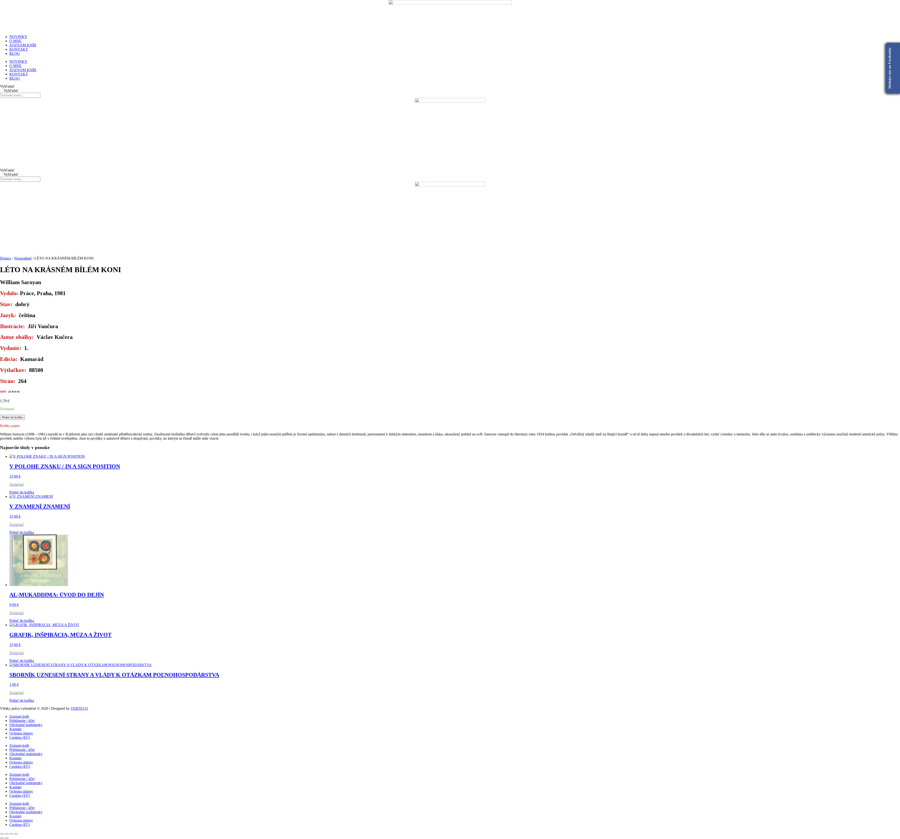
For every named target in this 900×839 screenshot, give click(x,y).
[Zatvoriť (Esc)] (16, 834)
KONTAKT (18, 49)
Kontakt (15, 729)
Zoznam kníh (19, 716)
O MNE (15, 41)
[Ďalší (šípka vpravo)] (6, 838)
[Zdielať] (11, 834)
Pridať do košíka (12, 417)
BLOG (14, 54)
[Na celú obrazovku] (6, 834)
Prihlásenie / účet (21, 721)
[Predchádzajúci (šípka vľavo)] (2, 838)
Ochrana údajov (21, 733)
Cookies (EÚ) (19, 737)
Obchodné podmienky (25, 725)
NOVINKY (18, 37)
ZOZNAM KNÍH (22, 45)
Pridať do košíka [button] (21, 492)
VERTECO (79, 708)
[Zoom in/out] (2, 834)
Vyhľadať (7, 86)
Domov (5, 258)
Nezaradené (23, 258)
